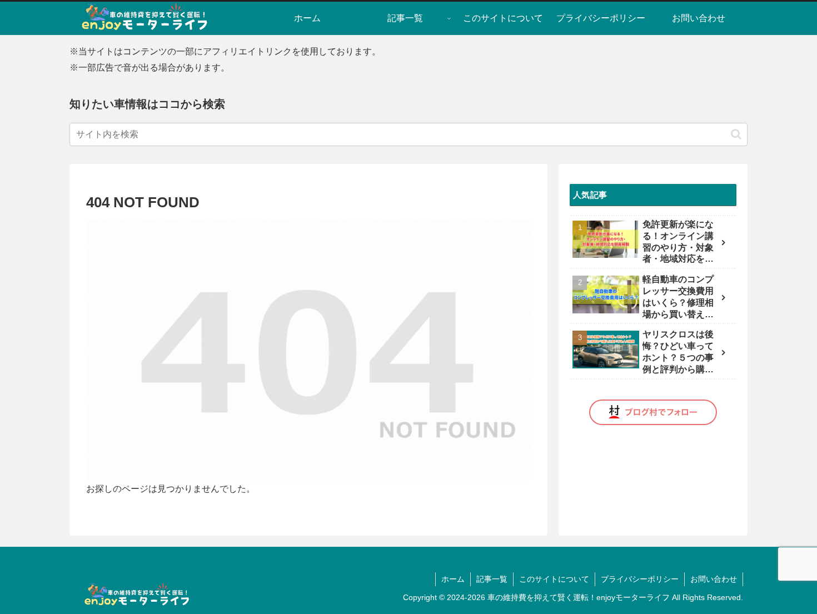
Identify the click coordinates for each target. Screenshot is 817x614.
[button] (736, 134)
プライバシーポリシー (640, 579)
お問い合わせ (713, 579)
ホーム (453, 579)
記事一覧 (491, 579)
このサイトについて (554, 579)
